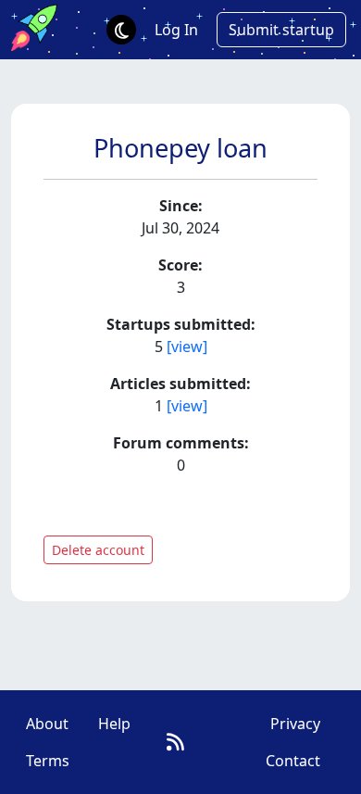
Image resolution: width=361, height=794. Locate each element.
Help (114, 723)
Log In (176, 29)
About (47, 723)
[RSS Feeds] (175, 741)
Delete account (98, 550)
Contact (293, 760)
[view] (187, 346)
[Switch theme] (121, 29)
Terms (47, 760)
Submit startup (281, 29)
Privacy (295, 723)
